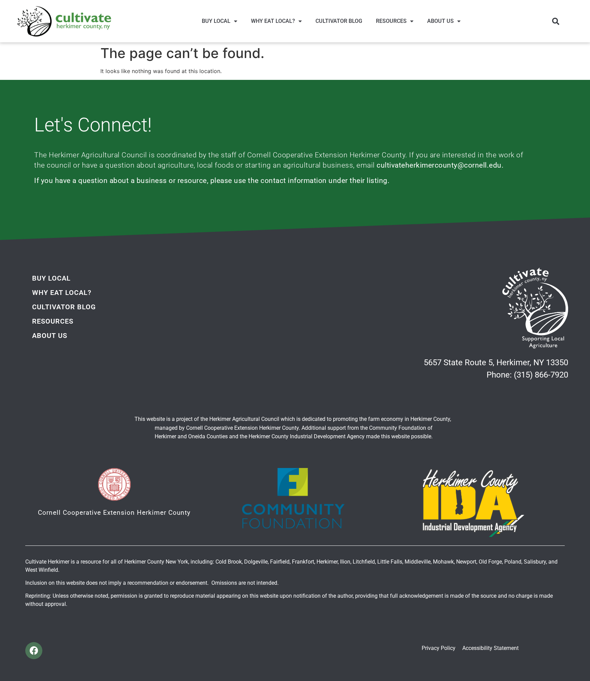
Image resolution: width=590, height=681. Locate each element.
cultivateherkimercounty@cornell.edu (439, 165)
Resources (391, 21)
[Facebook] (33, 650)
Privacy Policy (438, 648)
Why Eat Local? (273, 21)
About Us (440, 21)
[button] (555, 21)
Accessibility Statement (490, 648)
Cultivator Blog (338, 21)
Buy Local (216, 21)
